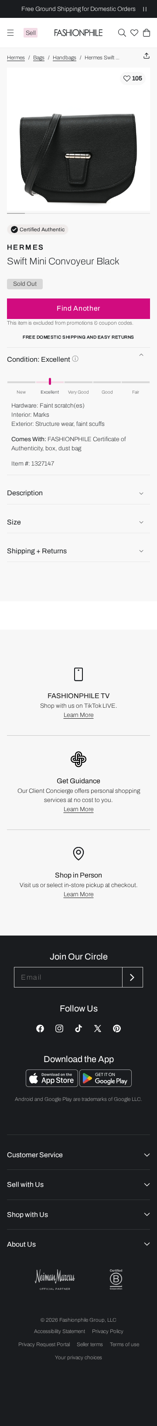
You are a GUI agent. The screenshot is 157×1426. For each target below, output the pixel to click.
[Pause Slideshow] (145, 9)
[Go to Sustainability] (116, 1279)
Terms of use (124, 1344)
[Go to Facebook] (40, 1028)
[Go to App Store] (52, 1084)
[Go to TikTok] (78, 1028)
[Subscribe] (131, 977)
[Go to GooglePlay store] (105, 1084)
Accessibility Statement (59, 1331)
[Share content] (146, 56)
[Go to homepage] (78, 32)
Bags (38, 58)
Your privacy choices (78, 1357)
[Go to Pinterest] (116, 1028)
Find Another (78, 308)
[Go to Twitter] (97, 1028)
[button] (122, 33)
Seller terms (90, 1344)
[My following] (134, 33)
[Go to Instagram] (59, 1028)
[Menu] (10, 32)
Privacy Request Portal (44, 1344)
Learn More (79, 715)
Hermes (16, 58)
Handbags (64, 58)
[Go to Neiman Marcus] (55, 1279)
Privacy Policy (107, 1331)
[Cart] (146, 33)
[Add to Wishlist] (133, 78)
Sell (31, 33)
